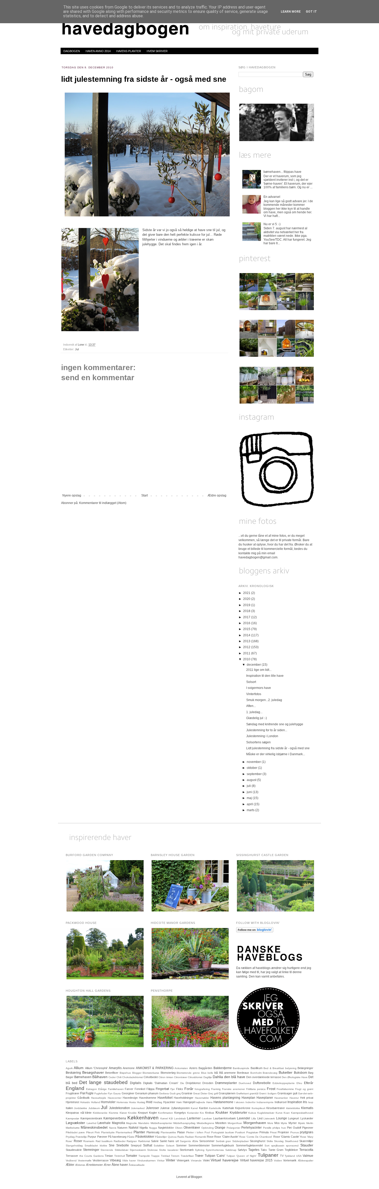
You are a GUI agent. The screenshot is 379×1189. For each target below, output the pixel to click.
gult (295, 1093)
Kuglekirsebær (265, 1112)
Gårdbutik (83, 1097)
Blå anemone (227, 1072)
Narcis (112, 1127)
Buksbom (300, 1072)
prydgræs (306, 1132)
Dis (182, 1083)
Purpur (92, 1136)
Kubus (252, 1112)
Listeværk (269, 1118)
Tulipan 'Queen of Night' (241, 1155)
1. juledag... (254, 712)
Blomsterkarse (151, 1072)
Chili (119, 1077)
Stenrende (107, 1150)
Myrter (293, 1123)
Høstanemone (223, 1102)
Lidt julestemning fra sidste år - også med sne (278, 748)
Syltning (199, 1150)
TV (282, 1155)
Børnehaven (83, 1077)
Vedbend (71, 1160)
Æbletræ (80, 1164)
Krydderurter (238, 1112)
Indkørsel (280, 1102)
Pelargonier (233, 1127)
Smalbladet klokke (96, 1145)
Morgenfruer (235, 1123)
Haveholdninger (183, 1097)
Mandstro (143, 1123)
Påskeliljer (161, 1136)
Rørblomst (144, 1141)
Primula (264, 1132)
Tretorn (175, 1155)
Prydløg (70, 1136)
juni (250, 792)
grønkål (254, 1093)
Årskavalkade (137, 1164)
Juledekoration (119, 1108)
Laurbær (207, 1118)
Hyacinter (169, 1102)
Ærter (107, 1164)
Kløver (123, 1112)
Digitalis (135, 1083)
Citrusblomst (195, 1077)
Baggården (205, 1068)
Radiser (189, 1136)
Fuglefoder (100, 1093)
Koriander (193, 1112)
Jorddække (80, 1108)
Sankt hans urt (169, 1141)
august (252, 780)
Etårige (102, 1089)
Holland (95, 1102)
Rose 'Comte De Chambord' (255, 1136)
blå (216, 1072)
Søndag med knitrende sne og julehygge (274, 724)
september (254, 774)
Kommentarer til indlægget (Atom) (102, 503)
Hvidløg (157, 1102)
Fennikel (140, 1088)
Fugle (90, 1093)
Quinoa (172, 1136)
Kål (171, 1118)
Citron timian (166, 1077)
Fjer (172, 1089)
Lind (259, 1118)
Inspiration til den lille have (265, 676)
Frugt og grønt (304, 1089)
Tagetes (253, 1150)
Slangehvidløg (74, 1145)
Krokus (209, 1112)
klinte (88, 1112)
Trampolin (144, 1155)
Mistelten (220, 1123)
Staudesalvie (74, 1149)
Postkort (240, 1132)
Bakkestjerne (222, 1068)
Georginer (128, 1093)
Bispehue (125, 1072)
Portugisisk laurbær (222, 1132)
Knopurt (143, 1112)
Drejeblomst (193, 1083)
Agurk (69, 1068)
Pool (207, 1132)
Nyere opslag (71, 495)
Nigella (143, 1127)
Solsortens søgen (258, 742)
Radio (180, 1136)
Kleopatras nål (75, 1112)
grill (216, 1093)
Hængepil (189, 1102)
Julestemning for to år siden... (266, 730)
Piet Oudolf (294, 1127)
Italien (69, 1108)
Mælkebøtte (73, 1127)
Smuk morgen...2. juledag (264, 700)
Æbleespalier (305, 1160)
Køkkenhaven (143, 1117)
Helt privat (306, 1097)
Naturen (122, 1127)
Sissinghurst (257, 1141)
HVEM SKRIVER (157, 51)
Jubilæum (94, 1108)
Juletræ (165, 1108)
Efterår (308, 1083)
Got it (311, 11)
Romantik (200, 1136)
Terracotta (306, 1150)
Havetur (294, 1097)
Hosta (132, 1102)
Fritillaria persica (256, 1089)
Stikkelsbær (121, 1150)
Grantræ (187, 1093)
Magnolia (118, 1123)
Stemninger (91, 1150)
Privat (273, 1132)
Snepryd (136, 1145)
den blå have (234, 1077)
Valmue (308, 1156)
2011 (247, 653)
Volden (278, 1160)
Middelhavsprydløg (184, 1123)
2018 (247, 611)
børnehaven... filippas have (282, 172)
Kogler (153, 1112)
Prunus (294, 1132)
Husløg (141, 1102)
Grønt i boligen (268, 1093)
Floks (179, 1088)
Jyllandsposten (180, 1108)
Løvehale (104, 1123)
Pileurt (90, 1132)
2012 (247, 647)
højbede (200, 1102)
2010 (247, 659)
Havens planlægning (225, 1098)
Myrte (284, 1123)
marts (251, 810)
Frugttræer (72, 1093)
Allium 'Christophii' (96, 1068)
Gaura (117, 1093)
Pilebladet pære (75, 1132)
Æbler (70, 1165)
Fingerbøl (162, 1089)
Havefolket (165, 1098)
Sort (267, 1145)
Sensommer (207, 1141)
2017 (247, 617)
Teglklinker (291, 1149)
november (254, 762)
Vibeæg (115, 1160)
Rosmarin (88, 1141)
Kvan (287, 1112)
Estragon (91, 1089)
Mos (277, 1123)
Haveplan (248, 1098)
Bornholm (256, 1072)
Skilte (270, 1141)
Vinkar (160, 1160)
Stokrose (152, 1150)
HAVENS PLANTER (128, 51)
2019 (247, 605)
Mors (270, 1123)
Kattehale (228, 1108)
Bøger (69, 1077)
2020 (247, 599)
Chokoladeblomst (132, 1077)
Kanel (194, 1108)
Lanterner (194, 1118)
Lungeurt (293, 1118)
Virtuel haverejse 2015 (256, 1160)
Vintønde (196, 1160)
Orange (220, 1127)
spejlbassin (277, 1145)
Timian (109, 1155)
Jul (77, 349)
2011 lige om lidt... (258, 670)
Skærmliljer (306, 1141)
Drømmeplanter (226, 1083)
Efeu (299, 1083)
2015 (247, 629)
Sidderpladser (240, 1141)
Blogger (137, 1072)
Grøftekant (242, 1093)
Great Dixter (200, 1093)
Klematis (307, 1108)
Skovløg (279, 1141)
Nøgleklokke (166, 1127)
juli (249, 786)
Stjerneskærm (138, 1150)
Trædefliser (187, 1155)
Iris (305, 1102)
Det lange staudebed (103, 1082)
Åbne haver (120, 1165)
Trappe (155, 1155)
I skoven (239, 1102)
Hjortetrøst (72, 1102)
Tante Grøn (275, 1149)
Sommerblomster (199, 1145)
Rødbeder (120, 1141)
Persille (267, 1127)
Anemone (129, 1068)
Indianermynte (265, 1102)
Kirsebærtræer (275, 1108)
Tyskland (290, 1155)
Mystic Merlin (306, 1123)
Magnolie (131, 1123)
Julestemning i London (262, 736)
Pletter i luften (194, 1132)
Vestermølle (85, 1160)
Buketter (285, 1072)
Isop (310, 1102)
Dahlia (218, 1077)
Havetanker (281, 1097)
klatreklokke (293, 1108)
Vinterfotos (253, 694)
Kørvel (164, 1118)
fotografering (202, 1089)
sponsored (292, 1145)
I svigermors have (258, 688)
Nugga (153, 1127)
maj (250, 798)
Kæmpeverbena (114, 1118)
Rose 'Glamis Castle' (286, 1136)
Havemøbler (202, 1097)
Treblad (165, 1155)
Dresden (207, 1083)
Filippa (150, 1088)
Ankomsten (181, 1068)
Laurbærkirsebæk (224, 1118)
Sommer (181, 1145)
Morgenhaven (254, 1123)
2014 (247, 635)
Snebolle (122, 1145)
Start (144, 495)
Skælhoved (291, 1141)
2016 (247, 623)
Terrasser (72, 1155)
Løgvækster (75, 1123)
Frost (271, 1089)
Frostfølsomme (285, 1089)
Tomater (131, 1156)
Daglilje (207, 1077)
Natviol (133, 1127)
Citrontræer (180, 1077)
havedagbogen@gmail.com (257, 557)
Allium (79, 1068)
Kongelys (180, 1112)
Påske (131, 1136)
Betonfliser (111, 1072)
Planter (139, 1132)
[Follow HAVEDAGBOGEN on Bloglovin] (254, 931)
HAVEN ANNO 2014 (98, 51)
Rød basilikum (104, 1141)
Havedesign (130, 1097)
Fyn (110, 1093)
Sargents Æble (189, 1141)
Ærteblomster (94, 1164)
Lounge (281, 1118)
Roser (78, 1141)
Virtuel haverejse (224, 1160)
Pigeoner (307, 1127)
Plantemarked (124, 1132)
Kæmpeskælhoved (302, 1112)
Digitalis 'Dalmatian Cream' (160, 1083)
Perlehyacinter (251, 1127)
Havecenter (114, 1097)
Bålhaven (100, 1077)
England (75, 1088)
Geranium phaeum (146, 1093)
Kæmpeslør (72, 1118)
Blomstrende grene (188, 1072)
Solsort (251, 682)
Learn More (291, 11)
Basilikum (256, 1068)
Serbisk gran (223, 1141)
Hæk (179, 1102)
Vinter (170, 1160)
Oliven (179, 1127)
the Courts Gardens (91, 1155)
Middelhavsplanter (161, 1123)
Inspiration (294, 1102)
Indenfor (250, 1102)
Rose (210, 1136)
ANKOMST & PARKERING (155, 1068)
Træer (199, 1156)
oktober (252, 768)
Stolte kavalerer (168, 1150)
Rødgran (132, 1141)
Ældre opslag (217, 495)
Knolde (132, 1112)
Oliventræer (192, 1127)
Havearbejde (98, 1097)
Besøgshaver (93, 1072)
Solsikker (159, 1145)
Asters (193, 1068)
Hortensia (122, 1102)
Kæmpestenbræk (91, 1118)
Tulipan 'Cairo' (215, 1156)
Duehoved (245, 1083)
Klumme (113, 1112)
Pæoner (102, 1136)
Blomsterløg (168, 1072)
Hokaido (85, 1102)
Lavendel (243, 1118)
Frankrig (216, 1089)
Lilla (253, 1118)
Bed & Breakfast (273, 1068)
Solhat (147, 1145)
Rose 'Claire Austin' (226, 1136)
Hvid (149, 1102)
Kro (202, 1112)
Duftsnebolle (262, 1083)
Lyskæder (306, 1118)
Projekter (283, 1132)
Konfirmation (165, 1112)
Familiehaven (116, 1089)
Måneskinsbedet (94, 1127)
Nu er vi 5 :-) (272, 224)
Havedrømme (147, 1097)
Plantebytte (108, 1132)
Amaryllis (115, 1068)
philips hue (279, 1127)
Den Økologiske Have (295, 1077)
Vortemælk (289, 1160)
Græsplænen (227, 1093)
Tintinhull (119, 1155)
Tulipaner (268, 1155)
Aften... (251, 706)
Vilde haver (129, 1160)
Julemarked (138, 1108)
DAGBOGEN (71, 51)
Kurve (279, 1112)
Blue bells (207, 1072)
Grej (210, 1093)
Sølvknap (230, 1150)
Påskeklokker (144, 1136)
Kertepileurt (258, 1108)
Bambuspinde (241, 1068)
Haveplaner (265, 1098)
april (250, 804)
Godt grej (175, 1093)
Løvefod (91, 1123)
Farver (129, 1088)
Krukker (222, 1112)
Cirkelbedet (151, 1077)
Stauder (306, 1145)
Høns (209, 1102)
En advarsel (271, 197)
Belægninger (305, 1068)
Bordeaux (243, 1072)
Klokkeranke (100, 1112)
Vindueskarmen (146, 1160)
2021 (247, 593)
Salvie (155, 1141)
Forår (188, 1089)
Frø (82, 1093)
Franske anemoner (233, 1089)
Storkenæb (187, 1149)
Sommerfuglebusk (222, 1145)
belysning (290, 1068)
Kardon (203, 1108)
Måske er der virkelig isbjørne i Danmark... (275, 754)
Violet (206, 1160)
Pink (97, 1132)
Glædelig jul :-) (256, 718)
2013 (247, 641)
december (254, 664)
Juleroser (152, 1108)
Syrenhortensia (215, 1150)
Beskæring (73, 1072)
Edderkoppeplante (284, 1083)
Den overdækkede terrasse (263, 1077)
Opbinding (207, 1127)
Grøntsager (284, 1093)
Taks (264, 1149)
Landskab (180, 1118)
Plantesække (168, 1132)
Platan (181, 1132)
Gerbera (164, 1093)
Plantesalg (152, 1132)
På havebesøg (117, 1136)
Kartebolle (215, 1108)
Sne (111, 1145)
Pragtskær (252, 1132)
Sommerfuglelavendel (249, 1145)
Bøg (310, 1072)
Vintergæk (183, 1160)
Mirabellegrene (205, 1123)
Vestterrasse (101, 1160)
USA (299, 1155)
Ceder (112, 1077)
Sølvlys (242, 1149)
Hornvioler (108, 1102)
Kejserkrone (242, 1108)
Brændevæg (270, 1072)
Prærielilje (81, 1136)
